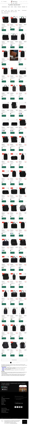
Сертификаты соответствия (5, 398)
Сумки (13, 3)
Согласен (24, 421)
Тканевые (15, 6)
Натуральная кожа (4, 6)
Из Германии (19, 6)
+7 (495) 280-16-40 (19, 403)
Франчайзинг (3, 399)
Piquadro (12, 6)
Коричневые (23, 6)
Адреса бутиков (3, 400)
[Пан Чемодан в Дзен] (19, 407)
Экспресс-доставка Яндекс (5, 409)
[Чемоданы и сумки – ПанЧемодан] (14, 1)
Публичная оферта (15, 418)
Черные (9, 6)
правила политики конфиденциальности (20, 399)
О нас (2, 397)
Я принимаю (20, 399)
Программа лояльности (4, 412)
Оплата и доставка (4, 408)
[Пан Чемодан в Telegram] (15, 407)
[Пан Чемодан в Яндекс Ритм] (21, 407)
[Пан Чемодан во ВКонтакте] (17, 407)
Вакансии (2, 403)
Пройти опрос (3, 404)
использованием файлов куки (13, 423)
